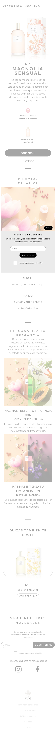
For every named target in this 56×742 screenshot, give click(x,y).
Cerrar (48, 228)
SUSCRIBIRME (28, 255)
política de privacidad (34, 263)
